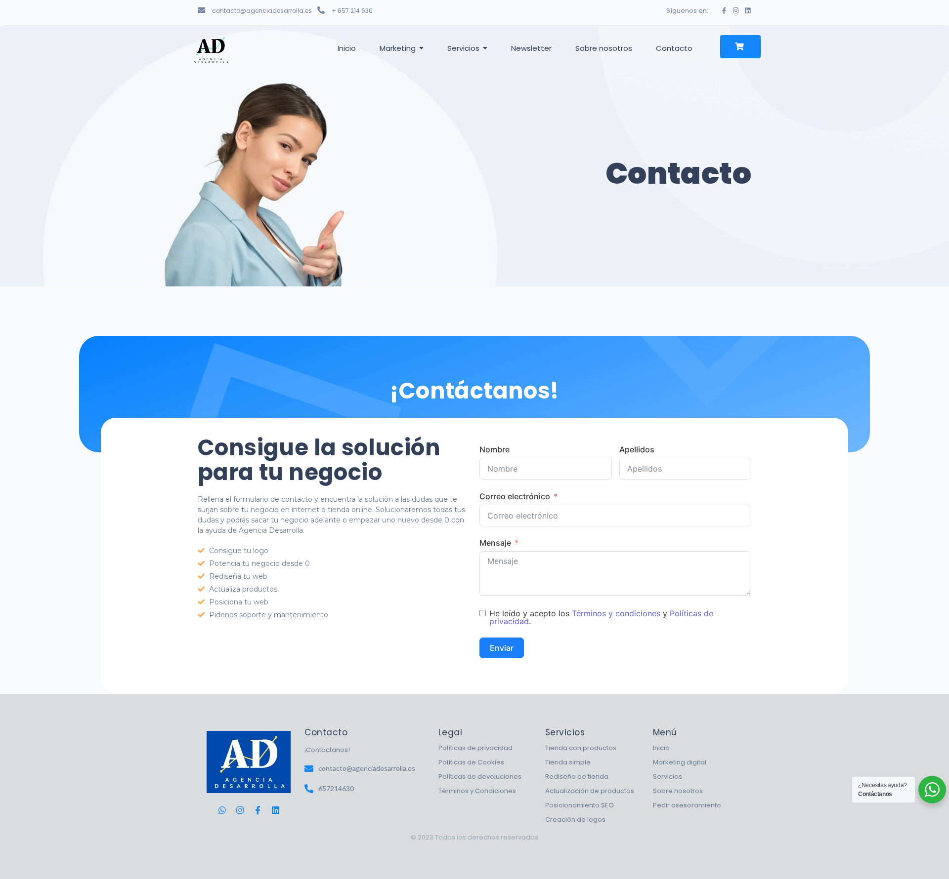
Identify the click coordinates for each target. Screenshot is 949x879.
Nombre (494, 449)
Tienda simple (568, 762)
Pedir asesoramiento (687, 805)
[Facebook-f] (724, 10)
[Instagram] (736, 10)
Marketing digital (679, 762)
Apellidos (636, 449)
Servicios (667, 776)
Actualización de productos (589, 791)
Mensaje (495, 543)
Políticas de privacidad (475, 748)
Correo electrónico (514, 496)
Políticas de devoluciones (479, 776)
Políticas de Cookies (471, 762)
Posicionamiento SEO (579, 805)
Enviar (502, 648)
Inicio (661, 748)
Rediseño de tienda (576, 776)
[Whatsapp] (222, 810)
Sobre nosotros (678, 791)
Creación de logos (575, 819)
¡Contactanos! (327, 750)
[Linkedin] (747, 10)
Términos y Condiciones (477, 791)
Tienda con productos (580, 748)
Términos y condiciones (616, 613)
